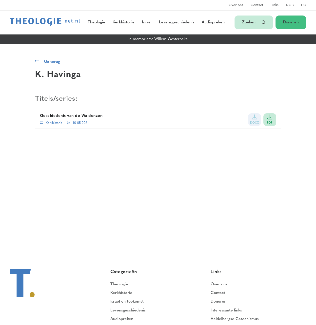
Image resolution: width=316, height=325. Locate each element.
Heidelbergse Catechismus (235, 319)
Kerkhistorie (124, 22)
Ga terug (52, 62)
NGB (290, 5)
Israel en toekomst (127, 302)
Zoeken (249, 22)
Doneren (291, 22)
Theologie (96, 22)
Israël (147, 22)
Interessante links (226, 310)
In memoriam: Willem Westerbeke (158, 39)
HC (303, 5)
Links (274, 5)
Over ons (236, 5)
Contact (257, 5)
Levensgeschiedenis (176, 22)
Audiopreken (213, 22)
